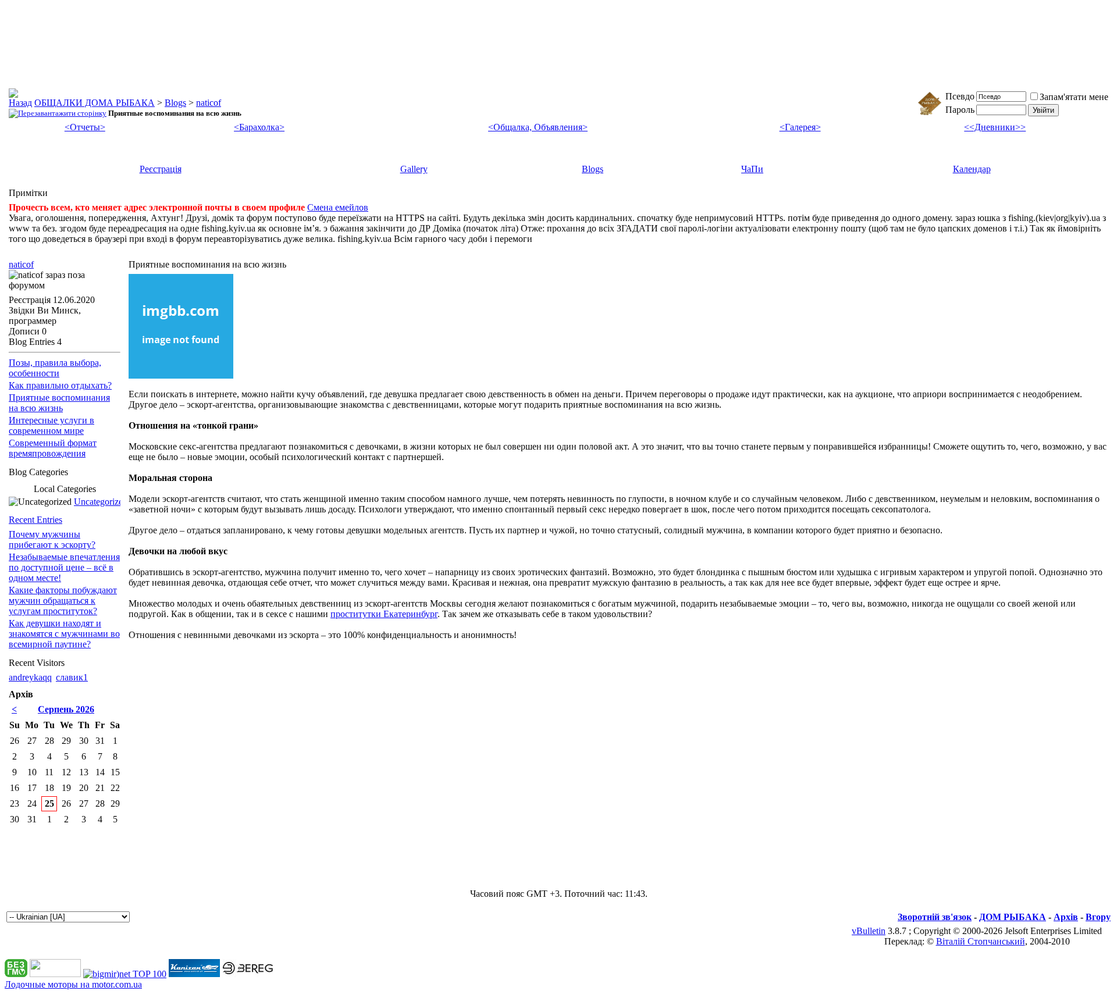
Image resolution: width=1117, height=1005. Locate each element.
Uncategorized (100, 502)
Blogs (175, 103)
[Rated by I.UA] (55, 974)
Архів (1066, 917)
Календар (972, 169)
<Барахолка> (259, 127)
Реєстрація (161, 169)
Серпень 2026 (66, 709)
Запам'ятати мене (1074, 97)
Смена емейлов (337, 207)
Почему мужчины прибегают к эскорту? (52, 539)
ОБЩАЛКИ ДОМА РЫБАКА (94, 103)
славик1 (72, 677)
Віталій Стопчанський (980, 941)
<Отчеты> (85, 127)
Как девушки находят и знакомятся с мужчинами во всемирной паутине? (64, 633)
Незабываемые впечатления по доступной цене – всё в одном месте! (64, 567)
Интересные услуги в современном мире (51, 425)
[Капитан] (194, 974)
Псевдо (959, 96)
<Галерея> (800, 127)
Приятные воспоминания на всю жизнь (59, 403)
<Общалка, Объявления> (538, 127)
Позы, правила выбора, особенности (55, 368)
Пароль (959, 110)
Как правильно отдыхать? (60, 385)
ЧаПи (752, 169)
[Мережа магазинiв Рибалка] (247, 974)
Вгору (1098, 917)
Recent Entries (35, 520)
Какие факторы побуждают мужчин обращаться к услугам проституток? (63, 600)
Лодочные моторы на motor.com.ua (73, 984)
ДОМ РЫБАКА (1012, 917)
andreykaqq (30, 677)
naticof (208, 103)
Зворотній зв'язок (935, 917)
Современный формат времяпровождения (53, 448)
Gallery (414, 169)
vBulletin (868, 931)
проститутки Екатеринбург (383, 614)
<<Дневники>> (995, 127)
